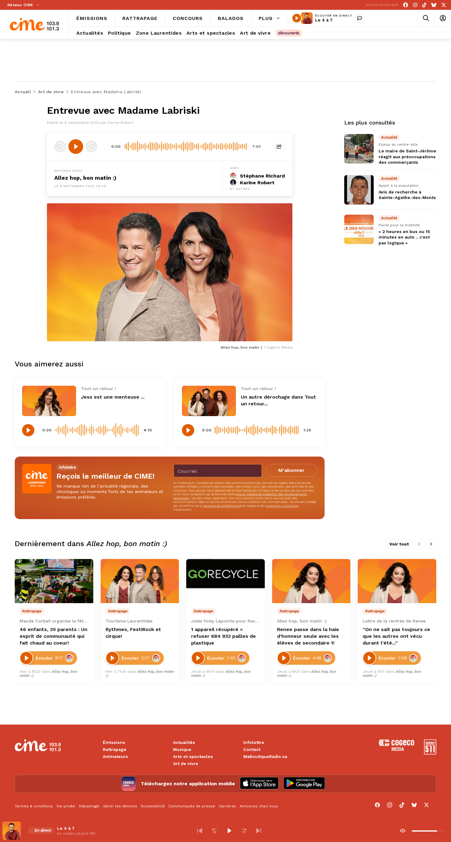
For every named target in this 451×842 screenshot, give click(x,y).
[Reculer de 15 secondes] (60, 146)
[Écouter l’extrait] (75, 146)
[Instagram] (415, 5)
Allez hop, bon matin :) (85, 177)
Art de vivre (185, 763)
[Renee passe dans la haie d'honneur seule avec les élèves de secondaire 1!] (311, 581)
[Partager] (279, 146)
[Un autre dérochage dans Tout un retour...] (209, 401)
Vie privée (65, 806)
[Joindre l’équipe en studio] (359, 18)
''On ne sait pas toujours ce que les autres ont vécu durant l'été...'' (396, 636)
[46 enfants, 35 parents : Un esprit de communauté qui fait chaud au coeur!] (54, 581)
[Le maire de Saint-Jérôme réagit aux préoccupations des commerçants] (359, 148)
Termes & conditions (34, 806)
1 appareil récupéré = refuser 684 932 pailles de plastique (223, 636)
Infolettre (253, 742)
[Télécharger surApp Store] (259, 783)
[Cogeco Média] (396, 749)
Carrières (227, 806)
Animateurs (115, 756)
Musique (182, 749)
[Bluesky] (433, 5)
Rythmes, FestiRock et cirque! (133, 632)
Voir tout (399, 544)
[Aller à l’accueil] (34, 24)
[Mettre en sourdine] (402, 830)
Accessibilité (153, 806)
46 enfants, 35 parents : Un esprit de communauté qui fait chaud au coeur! (53, 636)
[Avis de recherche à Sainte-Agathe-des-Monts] (359, 190)
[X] (443, 5)
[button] (200, 831)
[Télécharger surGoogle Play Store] (304, 783)
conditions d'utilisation (282, 505)
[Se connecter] (442, 18)
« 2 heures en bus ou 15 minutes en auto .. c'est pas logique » (404, 237)
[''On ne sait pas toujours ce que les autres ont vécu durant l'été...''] (397, 581)
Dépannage (89, 806)
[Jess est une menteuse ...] (49, 401)
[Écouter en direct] (297, 18)
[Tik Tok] (424, 5)
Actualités (184, 742)
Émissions (114, 742)
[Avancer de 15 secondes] (91, 146)
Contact (251, 749)
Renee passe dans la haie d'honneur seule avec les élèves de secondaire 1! (308, 636)
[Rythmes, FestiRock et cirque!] (140, 581)
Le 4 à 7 (324, 19)
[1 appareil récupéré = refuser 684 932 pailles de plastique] (225, 581)
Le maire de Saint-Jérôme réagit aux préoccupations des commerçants (407, 156)
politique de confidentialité (222, 505)
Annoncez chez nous (259, 806)
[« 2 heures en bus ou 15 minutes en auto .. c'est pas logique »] (359, 229)
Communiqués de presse (191, 806)
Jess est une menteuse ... (113, 397)
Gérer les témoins (120, 806)
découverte (288, 33)
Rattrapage (114, 749)
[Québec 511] (430, 753)
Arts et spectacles (193, 756)
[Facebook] (405, 5)
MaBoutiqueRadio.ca (265, 756)
